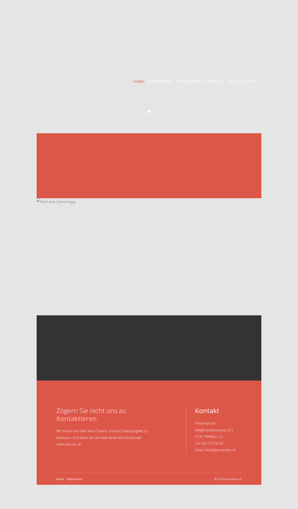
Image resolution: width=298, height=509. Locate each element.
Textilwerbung (189, 81)
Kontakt (249, 81)
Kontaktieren (76, 418)
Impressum (74, 479)
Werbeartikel (159, 81)
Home (139, 81)
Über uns (215, 81)
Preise (232, 81)
